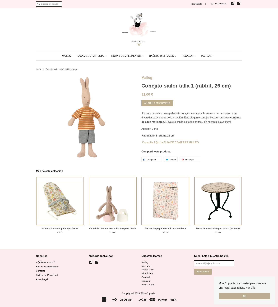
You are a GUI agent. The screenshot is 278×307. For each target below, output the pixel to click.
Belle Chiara (147, 284)
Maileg (146, 78)
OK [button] (244, 296)
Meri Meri (146, 266)
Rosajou (145, 281)
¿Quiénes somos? (45, 262)
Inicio (38, 69)
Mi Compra (220, 3)
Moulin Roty (147, 269)
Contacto (40, 271)
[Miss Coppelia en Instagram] (238, 4)
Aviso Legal (42, 279)
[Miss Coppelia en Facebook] (233, 4)
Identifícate (196, 4)
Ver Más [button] (250, 287)
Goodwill (145, 277)
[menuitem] (68, 55)
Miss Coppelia (148, 293)
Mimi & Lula (147, 273)
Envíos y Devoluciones (47, 266)
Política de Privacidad (47, 275)
